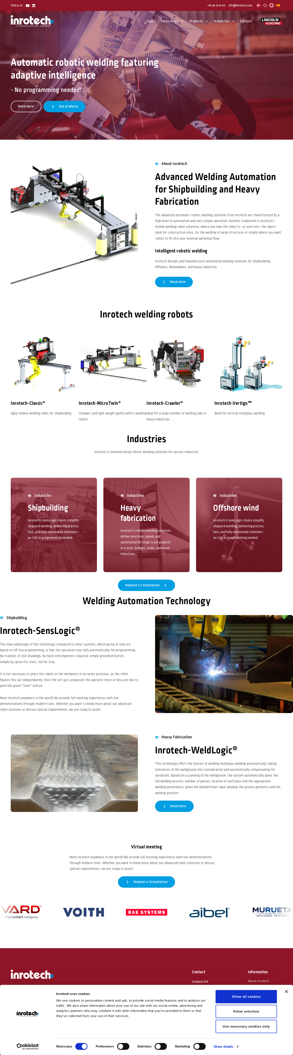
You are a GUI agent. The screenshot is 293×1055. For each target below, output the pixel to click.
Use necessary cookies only (246, 1026)
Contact (246, 21)
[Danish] (259, 5)
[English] (265, 5)
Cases (150, 21)
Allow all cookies (246, 996)
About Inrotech (258, 981)
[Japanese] (271, 5)
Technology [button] (169, 21)
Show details (223, 1046)
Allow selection (246, 1011)
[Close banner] (286, 991)
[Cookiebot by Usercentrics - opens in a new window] (28, 1046)
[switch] (123, 1046)
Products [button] (196, 21)
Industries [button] (221, 21)
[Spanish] (278, 5)
